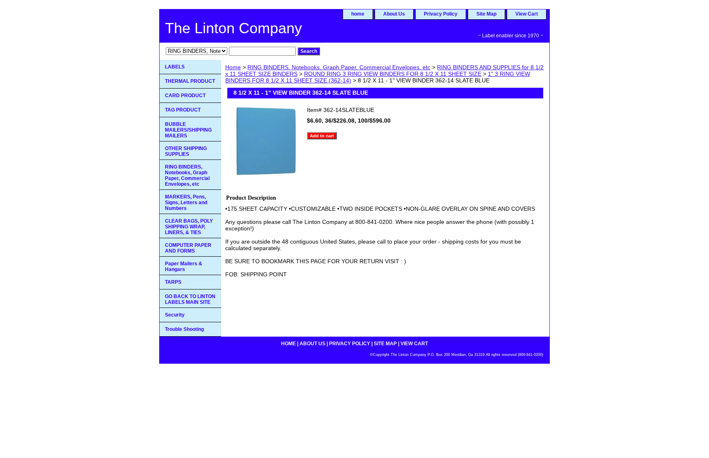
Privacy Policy (440, 14)
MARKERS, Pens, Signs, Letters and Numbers (186, 202)
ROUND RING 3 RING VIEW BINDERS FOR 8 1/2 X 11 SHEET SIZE (392, 74)
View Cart (526, 14)
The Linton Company (233, 28)
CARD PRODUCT (185, 95)
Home (233, 67)
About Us (394, 14)
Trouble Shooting (184, 329)
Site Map (486, 14)
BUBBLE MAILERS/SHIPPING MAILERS (188, 130)
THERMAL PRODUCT (190, 81)
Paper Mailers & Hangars (183, 266)
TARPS (173, 282)
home (357, 14)
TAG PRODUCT (183, 110)
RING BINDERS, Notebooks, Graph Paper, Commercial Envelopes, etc (338, 67)
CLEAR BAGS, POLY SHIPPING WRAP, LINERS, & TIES (189, 226)
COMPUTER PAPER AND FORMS (188, 248)
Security (175, 315)
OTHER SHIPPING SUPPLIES (186, 151)
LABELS (175, 67)
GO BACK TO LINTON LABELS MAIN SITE (190, 299)
